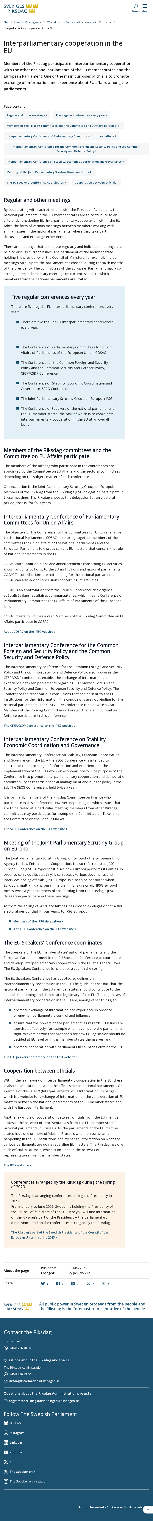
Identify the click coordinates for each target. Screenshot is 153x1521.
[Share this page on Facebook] (59, 1283)
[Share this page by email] (105, 1283)
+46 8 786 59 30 (20, 1374)
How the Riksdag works (28, 22)
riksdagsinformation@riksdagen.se (34, 1381)
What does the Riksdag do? (63, 22)
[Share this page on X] (90, 1283)
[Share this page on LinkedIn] (75, 1283)
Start (7, 22)
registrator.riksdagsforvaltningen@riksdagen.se (44, 1401)
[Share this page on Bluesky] (44, 1283)
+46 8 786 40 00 (20, 1348)
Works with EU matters (99, 22)
